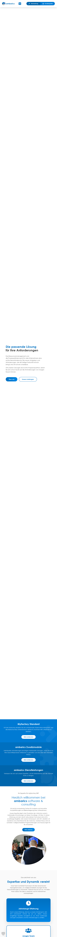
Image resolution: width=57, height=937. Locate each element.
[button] (20, 3)
